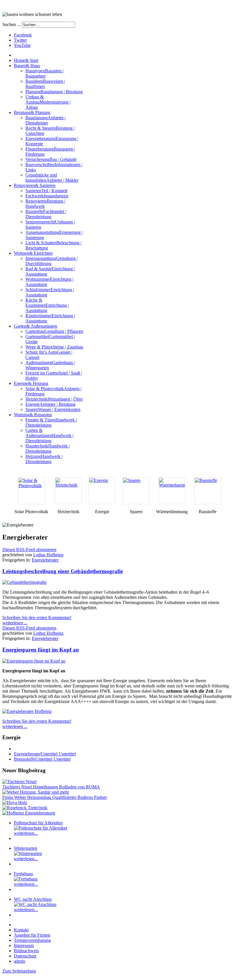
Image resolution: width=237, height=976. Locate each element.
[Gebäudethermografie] (24, 582)
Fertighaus (23, 873)
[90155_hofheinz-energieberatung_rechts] (28, 812)
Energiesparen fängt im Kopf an (40, 650)
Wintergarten (25, 848)
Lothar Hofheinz (48, 554)
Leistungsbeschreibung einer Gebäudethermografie (62, 571)
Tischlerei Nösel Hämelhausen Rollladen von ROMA (51, 786)
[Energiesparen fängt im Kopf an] (33, 660)
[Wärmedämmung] (172, 490)
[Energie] (102, 490)
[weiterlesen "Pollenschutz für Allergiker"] (40, 827)
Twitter (20, 40)
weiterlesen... (26, 833)
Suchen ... (11, 24)
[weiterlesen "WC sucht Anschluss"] (35, 904)
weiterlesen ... (14, 622)
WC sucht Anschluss (33, 899)
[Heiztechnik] (68, 490)
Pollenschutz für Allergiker (38, 822)
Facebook (23, 34)
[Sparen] (136, 490)
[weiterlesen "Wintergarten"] (28, 853)
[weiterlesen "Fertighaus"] (26, 878)
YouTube (22, 45)
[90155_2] (27, 711)
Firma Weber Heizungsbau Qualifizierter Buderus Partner (54, 797)
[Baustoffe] (207, 490)
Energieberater (45, 559)
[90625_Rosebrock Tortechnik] (24, 807)
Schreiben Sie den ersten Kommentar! (36, 617)
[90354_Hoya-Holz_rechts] (14, 802)
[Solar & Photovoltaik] (31, 490)
